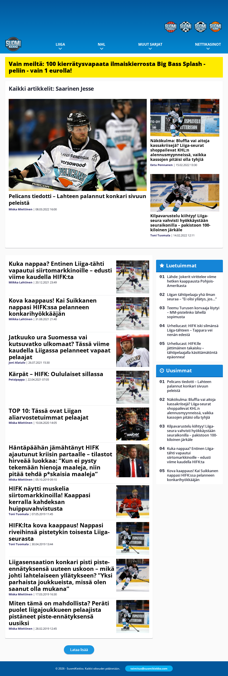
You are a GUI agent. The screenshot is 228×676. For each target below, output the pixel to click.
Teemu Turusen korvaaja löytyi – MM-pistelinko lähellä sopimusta (193, 312)
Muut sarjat (150, 44)
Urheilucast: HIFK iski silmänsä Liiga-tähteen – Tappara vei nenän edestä (192, 330)
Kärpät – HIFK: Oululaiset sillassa (56, 374)
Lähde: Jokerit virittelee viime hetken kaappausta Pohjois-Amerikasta (191, 281)
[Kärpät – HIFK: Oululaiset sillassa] (133, 387)
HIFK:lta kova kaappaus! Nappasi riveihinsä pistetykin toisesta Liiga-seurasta (59, 532)
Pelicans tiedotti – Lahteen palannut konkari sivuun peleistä (77, 199)
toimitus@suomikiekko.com (148, 668)
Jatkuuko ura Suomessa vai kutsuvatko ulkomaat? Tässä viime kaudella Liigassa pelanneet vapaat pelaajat (59, 347)
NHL (101, 44)
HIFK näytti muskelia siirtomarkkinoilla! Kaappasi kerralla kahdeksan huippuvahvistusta (49, 498)
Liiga (60, 44)
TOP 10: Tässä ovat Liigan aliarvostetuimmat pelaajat (48, 414)
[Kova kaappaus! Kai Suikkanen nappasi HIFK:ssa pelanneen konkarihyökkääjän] (133, 313)
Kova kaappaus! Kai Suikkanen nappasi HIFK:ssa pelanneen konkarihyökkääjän (53, 307)
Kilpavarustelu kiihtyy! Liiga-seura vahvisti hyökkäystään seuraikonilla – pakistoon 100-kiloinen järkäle (180, 222)
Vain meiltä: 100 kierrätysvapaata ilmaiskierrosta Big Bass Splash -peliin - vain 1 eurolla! (107, 67)
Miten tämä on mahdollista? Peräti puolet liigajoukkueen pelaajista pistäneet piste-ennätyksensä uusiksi (59, 613)
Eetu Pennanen (161, 165)
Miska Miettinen (21, 209)
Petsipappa (17, 379)
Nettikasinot (208, 44)
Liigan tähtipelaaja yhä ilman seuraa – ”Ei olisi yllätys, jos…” (192, 296)
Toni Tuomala (160, 235)
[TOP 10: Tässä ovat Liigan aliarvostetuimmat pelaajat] (133, 424)
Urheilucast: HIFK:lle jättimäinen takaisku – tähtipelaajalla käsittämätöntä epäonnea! (192, 350)
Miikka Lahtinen (21, 282)
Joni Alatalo (17, 363)
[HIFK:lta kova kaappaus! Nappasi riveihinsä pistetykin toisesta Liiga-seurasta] (133, 538)
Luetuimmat (181, 265)
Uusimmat (179, 370)
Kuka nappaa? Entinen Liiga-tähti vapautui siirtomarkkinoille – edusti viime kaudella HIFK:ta (60, 270)
